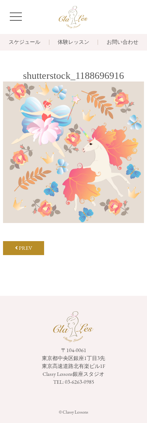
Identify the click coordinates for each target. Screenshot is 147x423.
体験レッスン (73, 42)
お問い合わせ (122, 42)
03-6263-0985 (79, 381)
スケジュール (24, 42)
